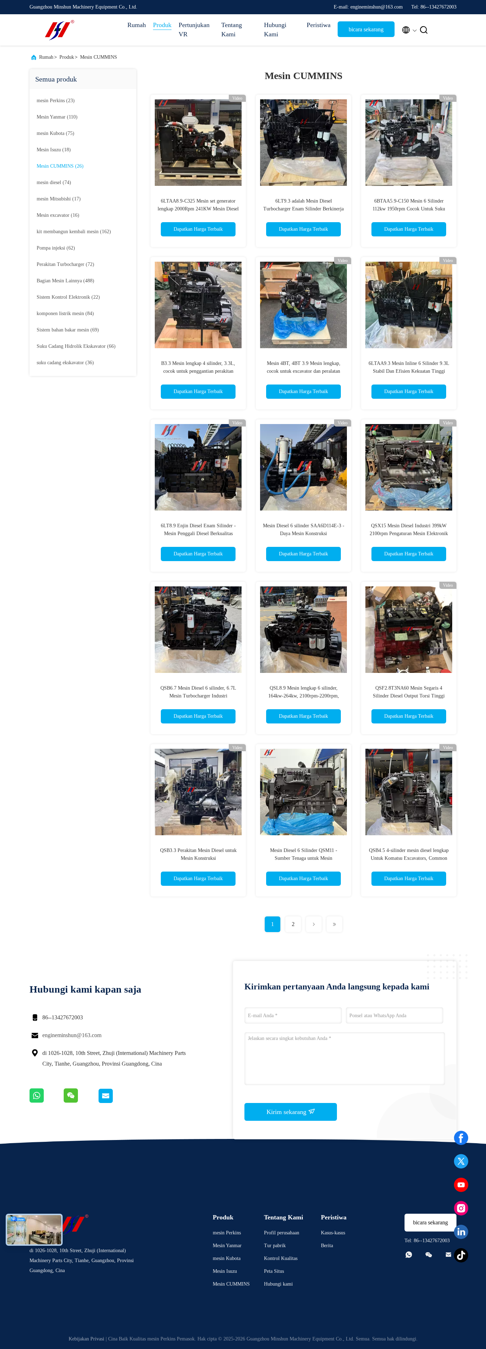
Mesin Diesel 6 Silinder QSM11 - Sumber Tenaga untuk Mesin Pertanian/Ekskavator (303, 858)
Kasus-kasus (333, 1232)
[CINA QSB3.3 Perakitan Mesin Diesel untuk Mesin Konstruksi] (198, 791)
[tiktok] (461, 1255)
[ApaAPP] (47, 1101)
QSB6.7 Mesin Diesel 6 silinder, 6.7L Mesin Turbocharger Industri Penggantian (198, 695)
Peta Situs (274, 1271)
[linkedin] (461, 1232)
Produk (162, 24)
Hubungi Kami (275, 29)
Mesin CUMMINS (98, 57)
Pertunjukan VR (194, 29)
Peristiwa (319, 24)
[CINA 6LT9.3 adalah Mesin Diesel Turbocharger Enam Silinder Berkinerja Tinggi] (303, 142)
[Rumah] (58, 30)
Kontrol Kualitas (280, 1258)
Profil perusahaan (281, 1232)
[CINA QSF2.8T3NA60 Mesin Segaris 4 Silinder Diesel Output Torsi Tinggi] (408, 629)
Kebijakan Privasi (86, 1339)
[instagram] (461, 1208)
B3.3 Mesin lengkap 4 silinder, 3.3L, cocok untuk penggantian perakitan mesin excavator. (198, 371)
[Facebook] (461, 1138)
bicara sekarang (366, 29)
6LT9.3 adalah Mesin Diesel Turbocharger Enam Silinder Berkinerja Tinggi (303, 208)
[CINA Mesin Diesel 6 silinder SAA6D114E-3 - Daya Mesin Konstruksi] (303, 467)
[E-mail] (114, 1101)
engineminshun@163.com (71, 1035)
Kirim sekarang (287, 1111)
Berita (327, 1245)
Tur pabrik (275, 1245)
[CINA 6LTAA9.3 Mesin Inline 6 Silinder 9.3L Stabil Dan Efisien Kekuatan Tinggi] (408, 304)
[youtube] (461, 1185)
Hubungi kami (278, 1284)
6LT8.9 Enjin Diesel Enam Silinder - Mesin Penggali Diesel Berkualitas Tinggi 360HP (198, 533)
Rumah (136, 24)
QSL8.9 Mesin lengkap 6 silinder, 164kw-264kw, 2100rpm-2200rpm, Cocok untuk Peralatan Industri (303, 695)
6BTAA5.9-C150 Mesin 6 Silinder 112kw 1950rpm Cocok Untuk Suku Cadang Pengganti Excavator (409, 208)
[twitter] (461, 1161)
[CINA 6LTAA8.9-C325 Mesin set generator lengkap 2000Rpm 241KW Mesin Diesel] (198, 142)
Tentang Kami (231, 29)
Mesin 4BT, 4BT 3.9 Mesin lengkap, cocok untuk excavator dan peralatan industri (303, 371)
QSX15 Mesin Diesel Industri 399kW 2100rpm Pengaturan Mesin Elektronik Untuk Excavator (409, 533)
